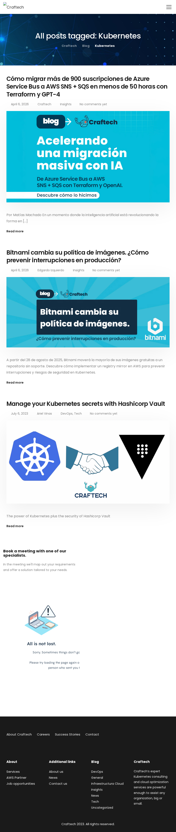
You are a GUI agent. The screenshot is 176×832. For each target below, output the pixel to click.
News (53, 777)
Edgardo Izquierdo (51, 270)
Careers (43, 734)
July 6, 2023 (19, 413)
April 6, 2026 (20, 104)
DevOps (67, 413)
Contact (92, 734)
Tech (78, 413)
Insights (65, 104)
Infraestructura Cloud (107, 784)
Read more (15, 231)
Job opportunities (20, 783)
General (97, 778)
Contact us (58, 783)
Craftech (44, 104)
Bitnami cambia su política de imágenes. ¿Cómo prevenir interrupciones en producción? (77, 256)
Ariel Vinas (44, 413)
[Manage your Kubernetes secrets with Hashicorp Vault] (88, 465)
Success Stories (67, 734)
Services (13, 771)
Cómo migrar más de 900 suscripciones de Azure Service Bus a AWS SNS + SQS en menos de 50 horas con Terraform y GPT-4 (86, 87)
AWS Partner (16, 777)
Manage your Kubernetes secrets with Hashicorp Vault (85, 404)
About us (56, 771)
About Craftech (19, 734)
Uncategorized (102, 807)
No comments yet (93, 104)
